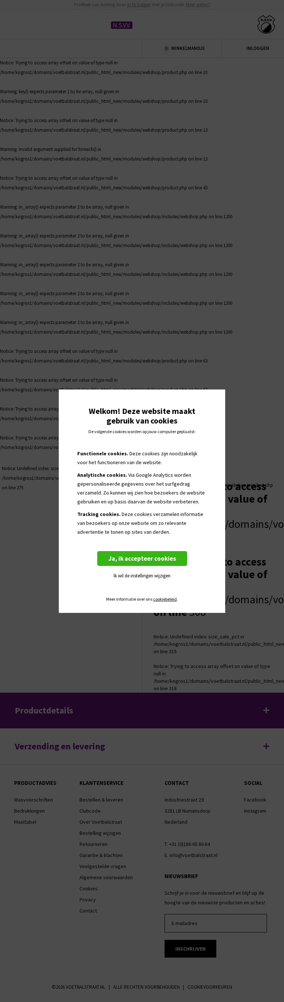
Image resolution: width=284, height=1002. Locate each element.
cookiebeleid (165, 599)
